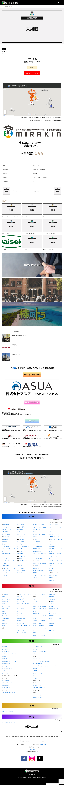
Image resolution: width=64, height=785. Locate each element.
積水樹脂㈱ (51, 616)
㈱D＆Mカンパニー (6, 606)
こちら (39, 153)
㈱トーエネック (54, 524)
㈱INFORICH (5, 646)
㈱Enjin (35, 675)
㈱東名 (36, 565)
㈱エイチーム (37, 544)
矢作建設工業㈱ (37, 551)
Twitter (34, 774)
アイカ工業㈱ (6, 536)
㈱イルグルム (36, 613)
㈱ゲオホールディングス (39, 534)
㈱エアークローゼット (7, 687)
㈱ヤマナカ (4, 541)
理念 (14, 368)
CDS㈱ (34, 532)
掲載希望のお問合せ (32, 777)
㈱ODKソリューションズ (25, 594)
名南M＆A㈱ (6, 524)
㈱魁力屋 (20, 596)
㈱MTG (20, 558)
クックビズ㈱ (52, 599)
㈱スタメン (37, 560)
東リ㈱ (34, 632)
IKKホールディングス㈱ (7, 711)
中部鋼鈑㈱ (20, 529)
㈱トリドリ (4, 666)
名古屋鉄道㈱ (36, 548)
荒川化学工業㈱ (21, 599)
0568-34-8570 (33, 749)
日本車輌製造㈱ (38, 546)
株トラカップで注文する (32, 73)
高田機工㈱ (53, 601)
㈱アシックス (20, 601)
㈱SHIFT (35, 670)
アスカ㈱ (51, 577)
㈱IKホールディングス (38, 524)
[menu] (61, 2)
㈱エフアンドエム (6, 599)
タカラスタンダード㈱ (38, 625)
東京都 (3, 49)
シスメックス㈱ (5, 618)
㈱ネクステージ (21, 534)
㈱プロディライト (53, 613)
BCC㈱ (19, 620)
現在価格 (32, 67)
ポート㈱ (35, 649)
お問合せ (44, 777)
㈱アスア (51, 568)
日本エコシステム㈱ (54, 536)
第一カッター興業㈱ (22, 632)
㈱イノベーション (6, 651)
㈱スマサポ (4, 658)
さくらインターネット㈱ (39, 594)
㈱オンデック (5, 608)
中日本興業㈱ (20, 568)
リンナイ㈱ (20, 536)
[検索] (58, 2)
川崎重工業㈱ (20, 630)
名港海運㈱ (20, 565)
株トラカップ (24, 777)
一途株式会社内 (42, 744)
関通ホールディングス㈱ (39, 635)
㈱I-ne (34, 603)
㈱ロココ (19, 613)
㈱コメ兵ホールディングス (55, 560)
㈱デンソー (53, 544)
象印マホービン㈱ (53, 608)
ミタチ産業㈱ (22, 527)
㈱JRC (50, 628)
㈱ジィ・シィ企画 (37, 673)
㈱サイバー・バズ (37, 697)
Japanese (50, 784)
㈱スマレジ (4, 603)
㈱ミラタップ (20, 608)
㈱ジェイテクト (21, 570)
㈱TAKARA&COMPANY (38, 687)
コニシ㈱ (35, 601)
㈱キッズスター (37, 658)
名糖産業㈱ (36, 568)
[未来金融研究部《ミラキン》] (10, 2)
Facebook (29, 774)
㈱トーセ (51, 625)
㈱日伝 (3, 596)
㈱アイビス (51, 532)
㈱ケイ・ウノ (52, 570)
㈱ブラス (35, 536)
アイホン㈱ (4, 558)
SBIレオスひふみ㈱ (37, 646)
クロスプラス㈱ (5, 573)
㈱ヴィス (4, 613)
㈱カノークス (37, 539)
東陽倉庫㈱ (5, 539)
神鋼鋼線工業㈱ (21, 618)
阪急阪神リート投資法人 (39, 620)
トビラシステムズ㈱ (6, 546)
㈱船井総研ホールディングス (9, 661)
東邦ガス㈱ (37, 541)
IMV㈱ (3, 625)
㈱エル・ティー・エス (7, 680)
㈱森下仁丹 (51, 623)
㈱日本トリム (20, 623)
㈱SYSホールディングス (8, 534)
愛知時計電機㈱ (7, 532)
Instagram (32, 774)
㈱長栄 (3, 611)
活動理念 (39, 777)
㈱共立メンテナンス (6, 685)
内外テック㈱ (5, 649)
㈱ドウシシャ (5, 601)
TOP (19, 777)
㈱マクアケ (36, 678)
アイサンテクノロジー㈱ (8, 527)
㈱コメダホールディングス (23, 546)
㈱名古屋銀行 (20, 524)
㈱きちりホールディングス (39, 606)
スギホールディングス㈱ (55, 553)
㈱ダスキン (4, 623)
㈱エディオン (52, 594)
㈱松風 (3, 620)
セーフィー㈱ (5, 670)
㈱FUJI (20, 551)
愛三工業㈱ (36, 573)
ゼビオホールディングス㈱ (8, 722)
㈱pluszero (4, 656)
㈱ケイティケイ (21, 556)
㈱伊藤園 (35, 668)
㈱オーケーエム (53, 596)
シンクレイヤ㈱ (53, 575)
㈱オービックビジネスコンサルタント (42, 695)
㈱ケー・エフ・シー (38, 599)
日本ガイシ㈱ (5, 544)
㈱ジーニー (36, 654)
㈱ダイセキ (20, 532)
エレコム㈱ (51, 603)
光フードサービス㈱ (38, 570)
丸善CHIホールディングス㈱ (8, 692)
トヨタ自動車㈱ (5, 565)
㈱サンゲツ (20, 553)
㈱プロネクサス (37, 685)
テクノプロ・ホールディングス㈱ (10, 654)
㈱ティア (19, 548)
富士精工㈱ (4, 575)
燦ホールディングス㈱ (7, 616)
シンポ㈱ (19, 544)
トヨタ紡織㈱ (52, 546)
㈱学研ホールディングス (8, 668)
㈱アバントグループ (6, 683)
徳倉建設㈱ (20, 573)
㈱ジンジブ (20, 611)
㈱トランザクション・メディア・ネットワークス (45, 666)
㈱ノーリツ (51, 611)
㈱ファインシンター (54, 580)
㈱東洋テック (52, 630)
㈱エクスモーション (6, 663)
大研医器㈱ (5, 594)
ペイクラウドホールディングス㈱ (41, 661)
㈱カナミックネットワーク (39, 651)
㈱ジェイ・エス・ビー (38, 623)
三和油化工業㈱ (38, 558)
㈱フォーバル (5, 673)
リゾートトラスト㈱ (54, 534)
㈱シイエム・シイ (7, 529)
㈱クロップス (20, 541)
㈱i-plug (51, 606)
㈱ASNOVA (20, 539)
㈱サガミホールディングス (39, 563)
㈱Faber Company (37, 663)
